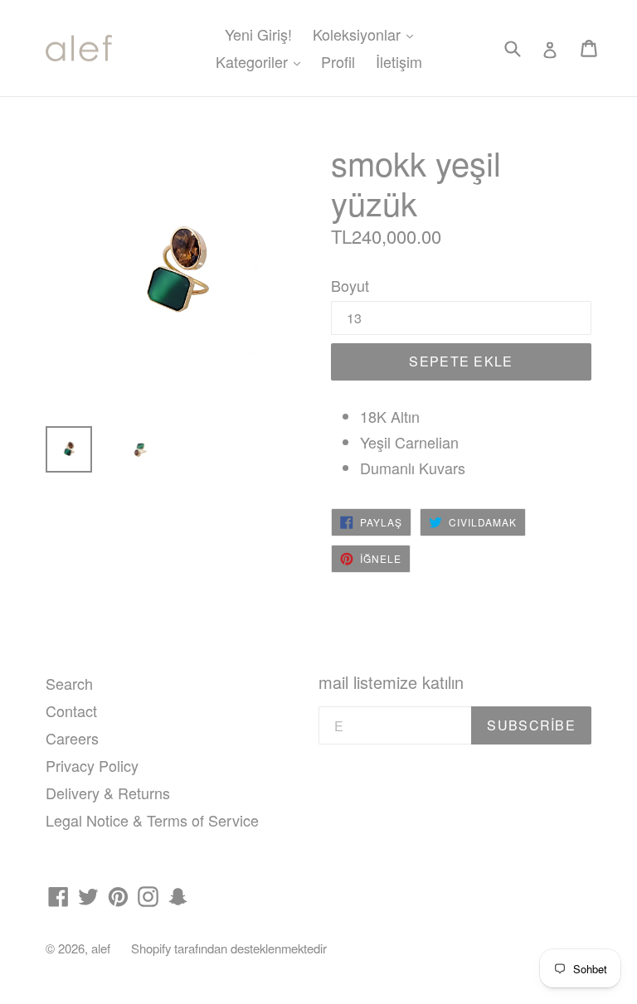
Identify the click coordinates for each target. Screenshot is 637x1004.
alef (100, 948)
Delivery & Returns (108, 792)
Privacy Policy (92, 765)
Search (69, 683)
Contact (71, 710)
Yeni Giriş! (258, 34)
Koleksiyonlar (367, 33)
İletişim (399, 61)
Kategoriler (262, 61)
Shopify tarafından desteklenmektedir (229, 948)
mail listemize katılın (391, 682)
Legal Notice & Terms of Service (152, 820)
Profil (338, 61)
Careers (72, 738)
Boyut (350, 285)
